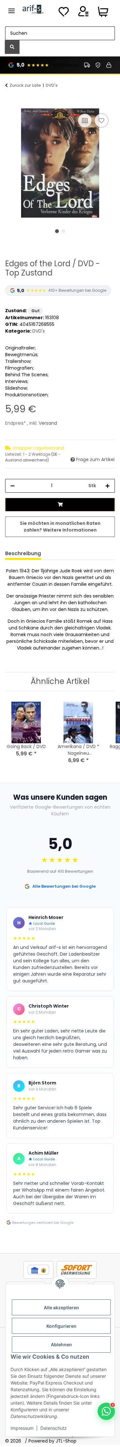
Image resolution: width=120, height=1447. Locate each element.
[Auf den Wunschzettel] (101, 121)
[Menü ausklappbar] (11, 8)
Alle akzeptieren (61, 1307)
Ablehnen (61, 1344)
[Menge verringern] (12, 485)
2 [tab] (63, 231)
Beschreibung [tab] (23, 553)
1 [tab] (57, 231)
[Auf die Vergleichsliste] (85, 121)
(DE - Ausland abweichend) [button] (32, 457)
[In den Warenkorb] (10, 104)
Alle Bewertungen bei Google (64, 886)
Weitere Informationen (70, 530)
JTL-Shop (66, 1441)
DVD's (38, 331)
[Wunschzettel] (63, 13)
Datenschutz (53, 1428)
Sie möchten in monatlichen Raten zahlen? (60, 526)
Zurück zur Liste (25, 85)
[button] (83, 13)
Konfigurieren (61, 1326)
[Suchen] (12, 47)
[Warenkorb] (103, 13)
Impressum (22, 1428)
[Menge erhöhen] (107, 485)
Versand (48, 423)
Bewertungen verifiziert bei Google (42, 1222)
